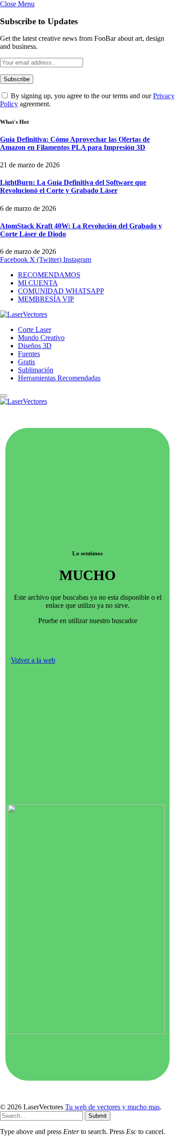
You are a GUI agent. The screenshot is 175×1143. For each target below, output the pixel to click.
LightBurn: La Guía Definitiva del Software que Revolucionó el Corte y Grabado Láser (73, 186)
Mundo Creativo (41, 337)
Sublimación (35, 370)
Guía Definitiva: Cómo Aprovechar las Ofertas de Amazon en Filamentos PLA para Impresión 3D (75, 143)
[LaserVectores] (23, 314)
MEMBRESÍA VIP (46, 299)
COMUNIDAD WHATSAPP (61, 291)
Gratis (26, 362)
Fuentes (29, 354)
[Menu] (3, 395)
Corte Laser (34, 329)
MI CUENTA (38, 283)
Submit (97, 1115)
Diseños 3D (35, 345)
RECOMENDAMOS (49, 275)
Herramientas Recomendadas (59, 378)
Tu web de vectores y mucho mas (112, 1107)
